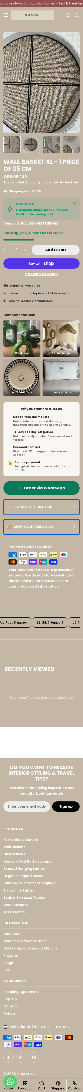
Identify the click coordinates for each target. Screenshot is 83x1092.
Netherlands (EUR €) (27, 1026)
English (60, 1027)
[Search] (68, 15)
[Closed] (74, 203)
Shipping (33, 182)
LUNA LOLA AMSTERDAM (38, 223)
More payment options (41, 274)
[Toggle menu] (6, 15)
